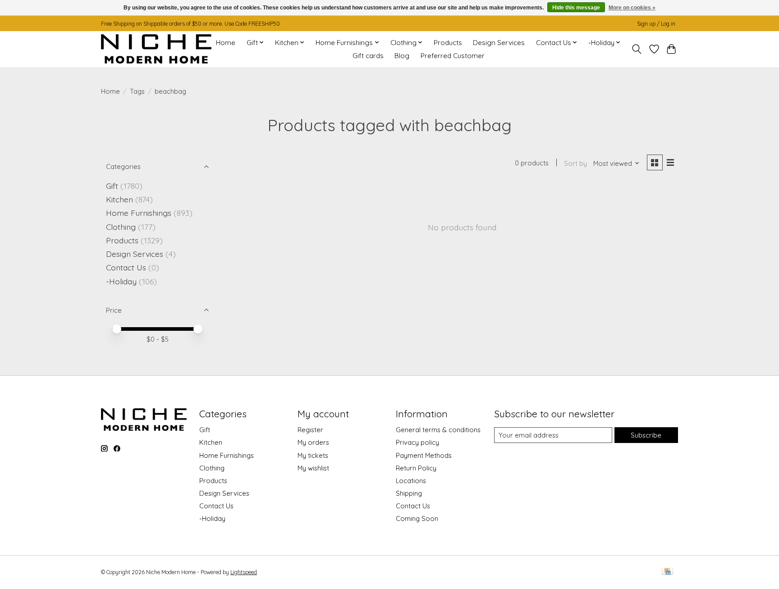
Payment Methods (424, 455)
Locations (411, 480)
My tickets (313, 455)
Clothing (121, 227)
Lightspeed (243, 572)
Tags (137, 91)
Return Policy (416, 468)
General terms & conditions (438, 429)
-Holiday (121, 281)
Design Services (499, 42)
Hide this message (576, 8)
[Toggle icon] (636, 49)
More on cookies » (632, 8)
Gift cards (368, 55)
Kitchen (119, 199)
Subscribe (646, 435)
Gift (112, 186)
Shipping (409, 493)
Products (448, 42)
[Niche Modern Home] (156, 49)
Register (310, 429)
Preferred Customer (453, 55)
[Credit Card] (667, 572)
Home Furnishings (138, 213)
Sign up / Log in (656, 23)
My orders (313, 442)
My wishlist (313, 468)
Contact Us (126, 267)
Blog (401, 55)
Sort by (575, 163)
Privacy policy (417, 442)
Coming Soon (417, 518)
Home (225, 42)
